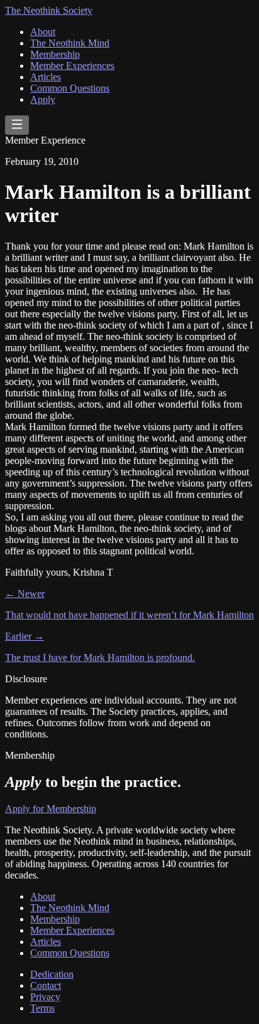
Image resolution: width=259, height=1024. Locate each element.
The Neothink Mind (69, 43)
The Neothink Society (48, 10)
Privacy (45, 996)
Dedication (52, 974)
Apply (42, 99)
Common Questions (69, 88)
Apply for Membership (50, 808)
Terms (42, 1008)
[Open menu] (17, 125)
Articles (45, 76)
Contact (45, 985)
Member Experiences (72, 65)
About (42, 31)
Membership (55, 54)
